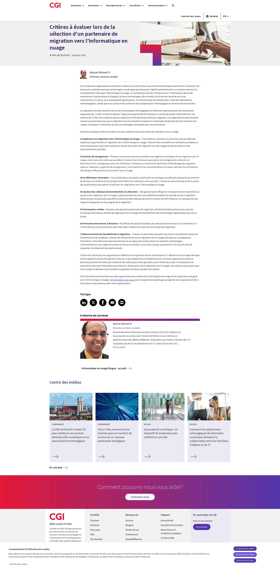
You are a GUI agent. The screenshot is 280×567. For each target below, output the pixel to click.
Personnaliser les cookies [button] (245, 554)
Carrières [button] (135, 5)
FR (224, 16)
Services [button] (76, 5)
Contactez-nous (191, 16)
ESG (92, 534)
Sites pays (95, 529)
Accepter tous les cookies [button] (245, 548)
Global (214, 16)
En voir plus (56, 467)
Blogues (130, 525)
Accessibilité (167, 520)
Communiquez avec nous (122, 279)
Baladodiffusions (134, 539)
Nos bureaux (96, 539)
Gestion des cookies (18, 564)
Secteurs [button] (93, 5)
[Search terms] (173, 5)
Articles (129, 520)
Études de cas (132, 529)
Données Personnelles (172, 525)
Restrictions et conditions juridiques (171, 531)
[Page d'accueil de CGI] (55, 5)
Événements (132, 534)
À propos (94, 520)
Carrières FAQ (167, 537)
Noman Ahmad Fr (100, 72)
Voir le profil (119, 347)
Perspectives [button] (114, 5)
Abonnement (201, 527)
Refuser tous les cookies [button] (245, 560)
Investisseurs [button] (156, 5)
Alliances (94, 525)
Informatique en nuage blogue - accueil (104, 368)
